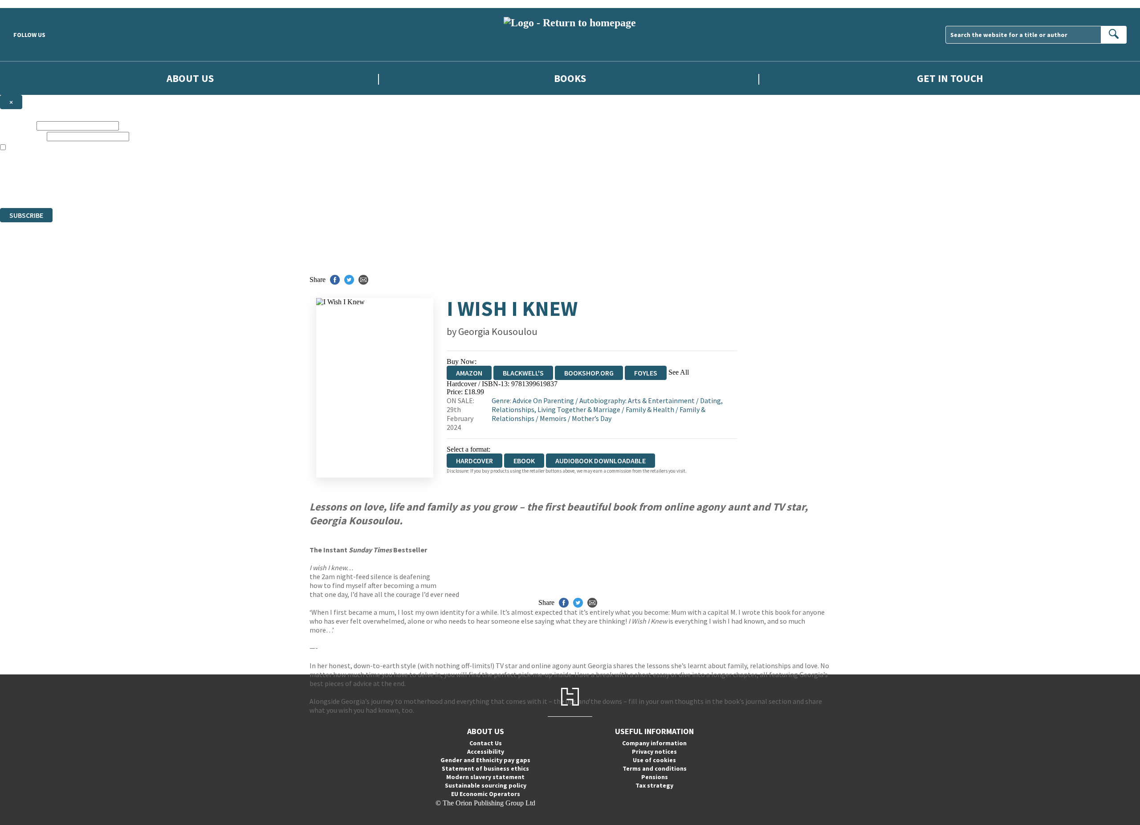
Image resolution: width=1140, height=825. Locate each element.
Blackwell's (523, 372)
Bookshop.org (589, 372)
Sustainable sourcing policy (485, 785)
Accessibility (485, 751)
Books (570, 78)
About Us (190, 78)
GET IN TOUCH (950, 78)
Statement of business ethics (485, 768)
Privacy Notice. (176, 188)
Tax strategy (654, 785)
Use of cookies (654, 760)
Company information (654, 743)
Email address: (22, 136)
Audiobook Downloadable (600, 460)
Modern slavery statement (485, 777)
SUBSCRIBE (26, 215)
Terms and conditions (655, 768)
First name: (17, 125)
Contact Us (485, 743)
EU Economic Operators (485, 794)
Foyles (645, 372)
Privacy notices (654, 751)
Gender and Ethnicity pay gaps (485, 760)
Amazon (469, 372)
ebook (524, 460)
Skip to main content (29, 4)
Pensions (654, 777)
